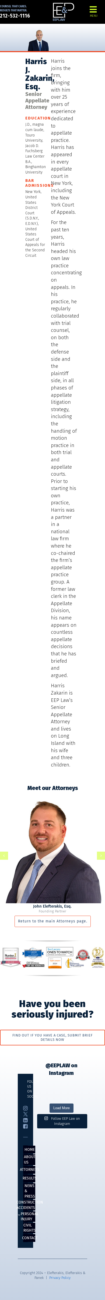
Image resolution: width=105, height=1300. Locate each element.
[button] (4, 856)
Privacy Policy (60, 1278)
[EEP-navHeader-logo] (63, 4)
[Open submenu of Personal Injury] (19, 1215)
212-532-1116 (15, 16)
